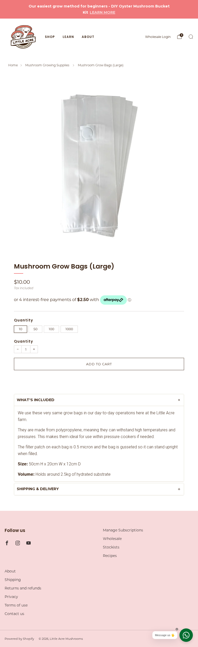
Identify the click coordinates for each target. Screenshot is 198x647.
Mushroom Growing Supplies (47, 65)
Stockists (111, 547)
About (10, 571)
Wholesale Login (158, 37)
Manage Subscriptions (123, 530)
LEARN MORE (102, 12)
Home (13, 65)
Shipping (13, 579)
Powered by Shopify (19, 639)
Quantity (23, 341)
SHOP (50, 37)
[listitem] (99, 9)
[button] (99, 381)
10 (20, 329)
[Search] (190, 36)
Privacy (11, 596)
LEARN (68, 37)
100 (51, 329)
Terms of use (16, 605)
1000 (69, 329)
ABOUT (88, 37)
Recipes (110, 555)
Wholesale (112, 538)
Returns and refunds (23, 588)
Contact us (14, 613)
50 (35, 329)
